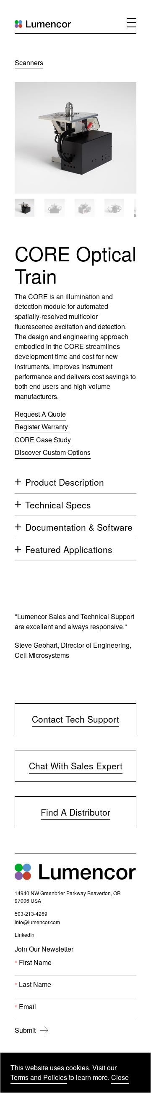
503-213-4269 (31, 914)
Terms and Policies (38, 1077)
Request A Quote (40, 414)
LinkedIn (24, 935)
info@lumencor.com (37, 922)
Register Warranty (41, 426)
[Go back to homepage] (43, 23)
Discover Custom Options (53, 452)
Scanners (29, 62)
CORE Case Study (43, 440)
